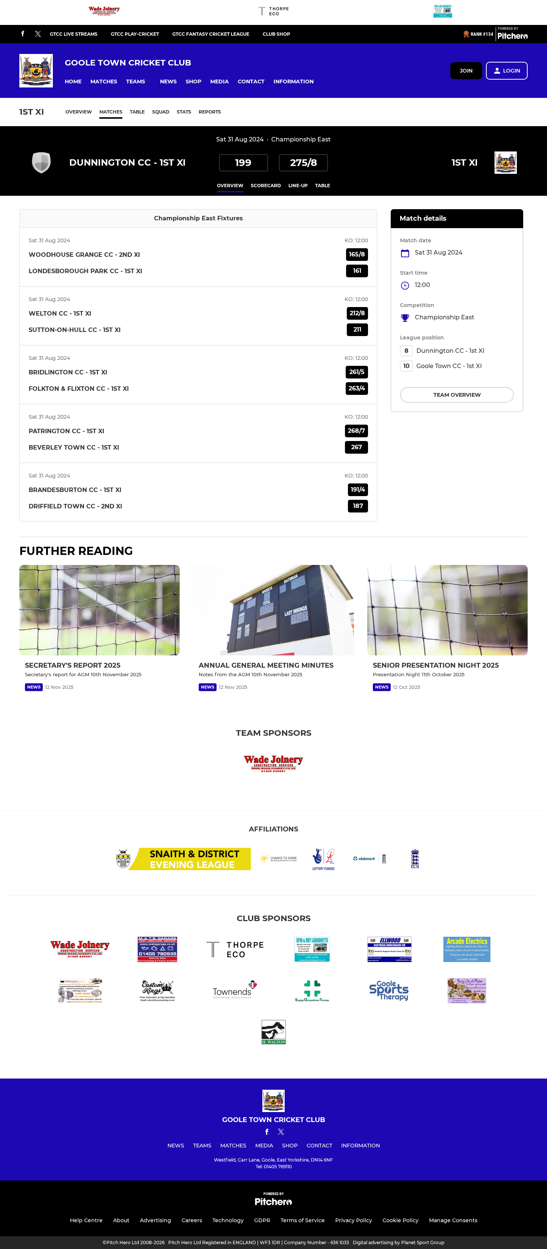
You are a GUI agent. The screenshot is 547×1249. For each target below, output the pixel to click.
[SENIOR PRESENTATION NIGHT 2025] (447, 610)
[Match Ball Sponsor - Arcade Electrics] (467, 951)
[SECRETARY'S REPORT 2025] (99, 610)
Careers (192, 1220)
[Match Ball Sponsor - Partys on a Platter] (467, 992)
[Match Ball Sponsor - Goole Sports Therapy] (389, 992)
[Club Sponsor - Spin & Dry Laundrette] (442, 12)
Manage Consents (453, 1220)
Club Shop (276, 34)
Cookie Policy (401, 1220)
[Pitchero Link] (513, 37)
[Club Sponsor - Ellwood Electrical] (389, 951)
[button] (73, 81)
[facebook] (22, 34)
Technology (228, 1220)
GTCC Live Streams (73, 34)
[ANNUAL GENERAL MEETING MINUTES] (273, 610)
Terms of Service (303, 1220)
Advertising (155, 1220)
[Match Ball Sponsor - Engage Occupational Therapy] (312, 992)
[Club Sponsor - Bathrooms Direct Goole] (80, 992)
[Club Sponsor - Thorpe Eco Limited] (273, 12)
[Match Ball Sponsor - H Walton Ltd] (273, 1033)
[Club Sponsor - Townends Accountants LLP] (235, 992)
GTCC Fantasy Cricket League (210, 34)
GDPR (262, 1220)
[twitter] (38, 34)
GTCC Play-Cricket (135, 34)
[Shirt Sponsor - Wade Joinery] (104, 12)
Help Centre (86, 1220)
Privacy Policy (353, 1220)
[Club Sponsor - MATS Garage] (157, 951)
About (121, 1220)
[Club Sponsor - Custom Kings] (157, 992)
